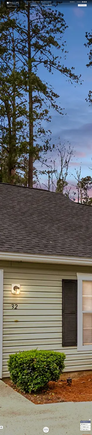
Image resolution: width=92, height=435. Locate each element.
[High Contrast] (1, 427)
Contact (79, 2)
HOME (26, 5)
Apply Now (82, 5)
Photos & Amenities (47, 5)
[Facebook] (82, 2)
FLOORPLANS (34, 5)
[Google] (84, 2)
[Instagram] (86, 2)
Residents (72, 2)
